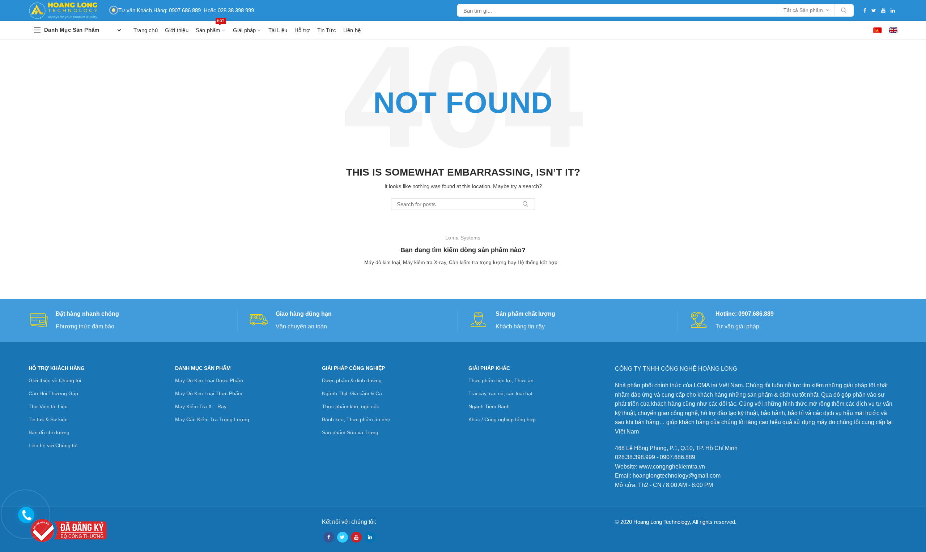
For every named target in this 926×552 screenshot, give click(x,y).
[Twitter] (874, 10)
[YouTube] (883, 10)
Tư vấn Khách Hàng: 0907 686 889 (159, 10)
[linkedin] (892, 10)
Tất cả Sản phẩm (803, 10)
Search (844, 10)
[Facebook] (865, 10)
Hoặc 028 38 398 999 (229, 10)
